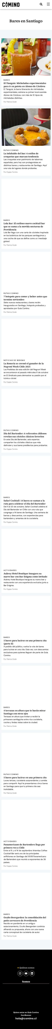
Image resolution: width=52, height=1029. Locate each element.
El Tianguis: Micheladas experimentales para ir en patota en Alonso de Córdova (25, 85)
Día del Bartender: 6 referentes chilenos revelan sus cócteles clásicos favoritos (25, 435)
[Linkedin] (32, 973)
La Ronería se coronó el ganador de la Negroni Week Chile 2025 (24, 365)
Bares (7, 80)
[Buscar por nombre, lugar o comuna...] (41, 4)
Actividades (10, 570)
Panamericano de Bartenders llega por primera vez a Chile (24, 846)
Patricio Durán (12, 102)
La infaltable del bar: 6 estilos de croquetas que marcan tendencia (21, 155)
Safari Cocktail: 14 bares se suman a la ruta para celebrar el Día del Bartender (25, 502)
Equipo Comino (12, 172)
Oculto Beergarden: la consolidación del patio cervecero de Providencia (25, 919)
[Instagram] (20, 973)
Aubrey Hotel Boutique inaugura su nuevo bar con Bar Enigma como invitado (25, 575)
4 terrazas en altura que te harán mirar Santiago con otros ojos (25, 712)
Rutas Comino (11, 150)
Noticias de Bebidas (14, 360)
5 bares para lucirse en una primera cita (25, 777)
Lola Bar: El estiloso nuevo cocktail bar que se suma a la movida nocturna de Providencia (24, 226)
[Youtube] (26, 973)
